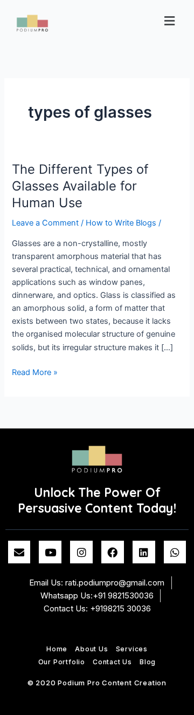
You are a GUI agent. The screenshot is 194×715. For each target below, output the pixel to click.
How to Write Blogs (121, 223)
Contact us (112, 662)
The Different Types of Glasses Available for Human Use (80, 185)
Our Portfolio (61, 662)
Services (132, 649)
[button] (170, 21)
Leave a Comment (45, 223)
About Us (91, 649)
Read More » (35, 371)
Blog (148, 662)
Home (56, 649)
